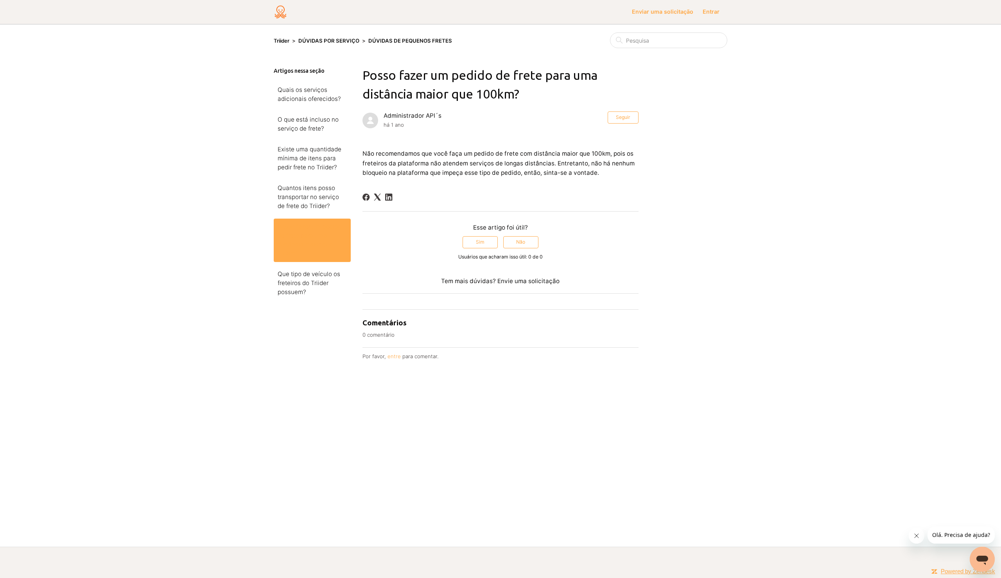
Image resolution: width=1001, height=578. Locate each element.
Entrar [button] (711, 11)
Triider (281, 41)
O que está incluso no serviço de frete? (308, 124)
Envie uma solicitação (528, 281)
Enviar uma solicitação (662, 11)
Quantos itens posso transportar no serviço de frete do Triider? (308, 197)
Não (520, 242)
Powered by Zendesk (968, 571)
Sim (480, 242)
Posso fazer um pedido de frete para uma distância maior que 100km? (309, 240)
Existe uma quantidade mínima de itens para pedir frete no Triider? (309, 158)
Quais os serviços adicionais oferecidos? (309, 94)
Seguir (623, 117)
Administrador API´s (412, 115)
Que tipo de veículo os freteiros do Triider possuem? (309, 283)
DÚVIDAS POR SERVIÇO (328, 41)
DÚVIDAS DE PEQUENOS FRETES (410, 41)
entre (394, 356)
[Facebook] (366, 197)
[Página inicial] (280, 12)
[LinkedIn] (388, 197)
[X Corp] (377, 197)
